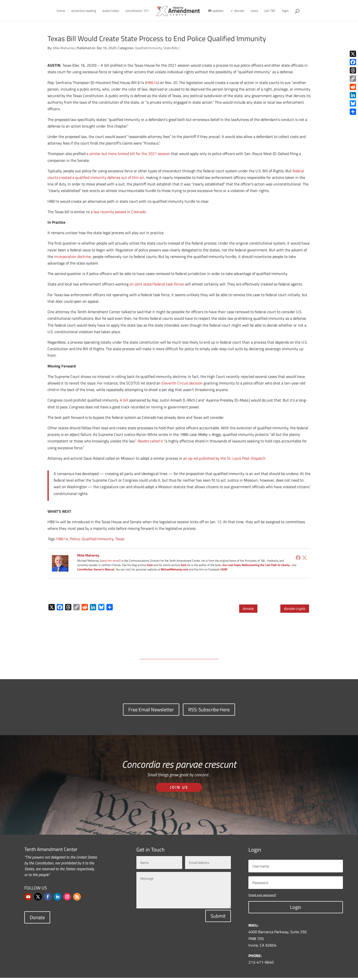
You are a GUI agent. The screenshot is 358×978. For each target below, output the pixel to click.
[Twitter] (304, 557)
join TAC (270, 11)
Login (295, 907)
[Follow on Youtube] (28, 897)
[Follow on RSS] (77, 897)
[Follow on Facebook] (48, 897)
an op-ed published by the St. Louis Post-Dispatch (224, 458)
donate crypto (294, 608)
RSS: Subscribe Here (209, 709)
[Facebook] (298, 557)
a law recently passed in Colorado (118, 212)
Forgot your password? (262, 895)
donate (248, 608)
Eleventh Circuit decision (182, 383)
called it (150, 441)
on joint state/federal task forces (157, 284)
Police (75, 539)
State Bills (170, 47)
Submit (218, 916)
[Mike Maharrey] (60, 569)
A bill (124, 400)
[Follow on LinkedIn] (57, 897)
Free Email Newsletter (151, 709)
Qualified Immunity (148, 47)
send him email (110, 560)
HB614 (152, 82)
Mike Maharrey (64, 47)
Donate (37, 917)
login (285, 11)
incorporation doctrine (72, 256)
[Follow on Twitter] (38, 897)
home (61, 11)
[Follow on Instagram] (67, 897)
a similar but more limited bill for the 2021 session (128, 153)
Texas (119, 539)
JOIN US (179, 787)
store (254, 11)
